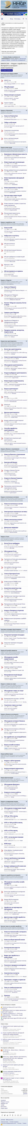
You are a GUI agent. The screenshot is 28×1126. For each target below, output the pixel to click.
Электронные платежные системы (15, 511)
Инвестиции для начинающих (14, 162)
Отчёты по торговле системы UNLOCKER (13, 546)
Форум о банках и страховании (10, 449)
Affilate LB (13, 695)
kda (22, 834)
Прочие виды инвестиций (13, 195)
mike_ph (24, 976)
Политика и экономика (8, 1075)
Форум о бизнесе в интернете (9, 714)
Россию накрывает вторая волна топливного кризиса (12, 1072)
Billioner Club (15, 615)
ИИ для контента (9, 243)
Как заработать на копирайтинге (15, 737)
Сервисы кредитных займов (13, 667)
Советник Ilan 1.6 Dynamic (10, 607)
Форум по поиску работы (12, 792)
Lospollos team (15, 914)
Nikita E (11, 679)
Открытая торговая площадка (14, 635)
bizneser (14, 99)
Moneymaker (12, 91)
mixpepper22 (15, 827)
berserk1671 (14, 992)
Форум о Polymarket (7, 110)
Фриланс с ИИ (8, 264)
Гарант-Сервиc (8, 103)
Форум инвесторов (6, 147)
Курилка (7, 995)
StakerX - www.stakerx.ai (9, 847)
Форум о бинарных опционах (14, 610)
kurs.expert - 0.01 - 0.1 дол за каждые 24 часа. (14, 433)
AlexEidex (14, 393)
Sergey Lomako (12, 600)
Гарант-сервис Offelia (9, 106)
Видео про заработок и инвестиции (11, 956)
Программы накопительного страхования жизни (13, 487)
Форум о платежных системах (10, 497)
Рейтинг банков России (9, 473)
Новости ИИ (8, 228)
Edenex (11, 409)
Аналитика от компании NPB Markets (13, 591)
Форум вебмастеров (7, 754)
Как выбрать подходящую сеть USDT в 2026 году (15, 352)
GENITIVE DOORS (13, 532)
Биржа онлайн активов (12, 745)
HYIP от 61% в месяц (11, 830)
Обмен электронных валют (13, 519)
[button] (2, 19)
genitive (16, 200)
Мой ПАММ (7, 585)
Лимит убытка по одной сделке (11, 562)
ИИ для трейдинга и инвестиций (14, 257)
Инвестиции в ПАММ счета (12, 581)
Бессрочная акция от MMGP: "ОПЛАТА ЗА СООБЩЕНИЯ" (14, 59)
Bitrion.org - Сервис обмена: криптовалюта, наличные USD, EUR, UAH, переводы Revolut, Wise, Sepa (15, 1058)
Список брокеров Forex (12, 574)
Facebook (3, 1100)
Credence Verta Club (8, 819)
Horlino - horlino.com (9, 834)
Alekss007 (24, 607)
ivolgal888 (13, 369)
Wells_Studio (12, 143)
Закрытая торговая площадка (13, 643)
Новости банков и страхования (14, 454)
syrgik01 (11, 888)
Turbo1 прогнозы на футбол (10, 708)
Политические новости (12, 947)
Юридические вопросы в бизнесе (14, 729)
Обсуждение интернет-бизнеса (14, 721)
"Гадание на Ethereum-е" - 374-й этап (12, 1013)
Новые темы (4, 1024)
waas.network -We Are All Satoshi (11, 903)
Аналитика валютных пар (12, 588)
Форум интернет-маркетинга (14, 768)
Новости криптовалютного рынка (15, 357)
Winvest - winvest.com (9, 826)
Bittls (10, 733)
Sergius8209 (12, 135)
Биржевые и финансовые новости (15, 154)
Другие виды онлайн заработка (14, 917)
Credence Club (23, 819)
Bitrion (12, 524)
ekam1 (10, 904)
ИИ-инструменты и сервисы (13, 271)
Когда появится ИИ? (9, 274)
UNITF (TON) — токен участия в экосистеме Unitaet (16, 416)
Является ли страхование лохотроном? (13, 491)
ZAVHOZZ (13, 870)
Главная (24, 1123)
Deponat (14, 725)
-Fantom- (13, 863)
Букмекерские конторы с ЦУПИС (14, 698)
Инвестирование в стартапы (13, 188)
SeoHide (11, 896)
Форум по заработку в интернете (10, 875)
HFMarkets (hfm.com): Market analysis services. (14, 577)
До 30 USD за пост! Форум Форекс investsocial (14, 623)
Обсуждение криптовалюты (13, 365)
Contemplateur (14, 276)
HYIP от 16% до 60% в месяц (13, 822)
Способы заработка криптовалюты (10, 429)
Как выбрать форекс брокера (11, 570)
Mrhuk (12, 797)
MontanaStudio (13, 401)
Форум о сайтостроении (12, 761)
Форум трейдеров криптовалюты (15, 373)
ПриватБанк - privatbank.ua (10, 481)
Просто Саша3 (22, 106)
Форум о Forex (5, 536)
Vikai (12, 435)
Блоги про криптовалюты (12, 349)
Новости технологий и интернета (15, 932)
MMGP (3, 1119)
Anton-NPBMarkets (15, 593)
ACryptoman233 (13, 210)
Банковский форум (10, 462)
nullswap (13, 354)
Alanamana (17, 749)
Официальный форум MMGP (9, 73)
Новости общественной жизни (14, 939)
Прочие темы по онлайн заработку (11, 926)
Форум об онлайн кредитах (9, 650)
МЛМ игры (7, 843)
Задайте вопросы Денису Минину (12, 208)
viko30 (24, 847)
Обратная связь (4, 1121)
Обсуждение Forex (10, 551)
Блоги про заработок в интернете (14, 891)
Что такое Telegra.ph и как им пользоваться (14, 298)
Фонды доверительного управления (15, 170)
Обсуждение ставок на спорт (13, 691)
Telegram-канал (5, 1102)
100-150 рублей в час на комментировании (14, 740)
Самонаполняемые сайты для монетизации (14, 895)
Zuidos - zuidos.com (8, 840)
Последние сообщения (7, 1048)
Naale (21, 840)
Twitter (2, 1105)
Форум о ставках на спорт (8, 684)
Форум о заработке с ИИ (8, 222)
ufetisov (13, 336)
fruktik (10, 174)
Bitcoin (6, 397)
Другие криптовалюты (11, 412)
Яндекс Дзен (4, 1108)
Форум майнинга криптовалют (14, 420)
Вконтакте (3, 1106)
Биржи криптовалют (11, 389)
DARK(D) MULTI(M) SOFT (14, 299)
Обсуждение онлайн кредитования (11, 658)
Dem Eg (24, 702)
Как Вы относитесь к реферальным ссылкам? (14, 90)
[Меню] (14, 10)
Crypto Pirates (15, 377)
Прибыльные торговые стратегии (14, 596)
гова (12, 663)
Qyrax (10, 765)
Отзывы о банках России (11, 470)
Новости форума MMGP (9, 83)
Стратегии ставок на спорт (13, 705)
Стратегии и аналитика (11, 130)
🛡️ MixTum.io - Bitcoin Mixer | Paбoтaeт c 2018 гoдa (15, 368)
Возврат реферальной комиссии (15, 866)
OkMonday (17, 483)
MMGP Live (7, 80)
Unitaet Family (14, 417)
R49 (13, 459)
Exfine (10, 232)
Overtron (11, 309)
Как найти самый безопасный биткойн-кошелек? (15, 400)
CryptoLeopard (14, 467)
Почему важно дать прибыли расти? (12, 554)
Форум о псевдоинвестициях (9, 801)
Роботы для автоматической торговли (13, 599)
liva (10, 671)
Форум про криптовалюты (8, 341)
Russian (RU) (10, 1119)
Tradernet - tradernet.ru (9, 183)
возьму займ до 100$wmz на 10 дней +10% (14, 670)
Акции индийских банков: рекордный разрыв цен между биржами (13, 1033)
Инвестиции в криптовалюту (14, 381)
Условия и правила (13, 1121)
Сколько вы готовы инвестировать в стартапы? (15, 191)
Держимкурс (15, 167)
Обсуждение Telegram (11, 295)
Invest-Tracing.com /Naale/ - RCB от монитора (14, 869)
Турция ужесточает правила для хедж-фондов (15, 157)
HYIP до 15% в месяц (11, 816)
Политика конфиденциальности (8, 1123)
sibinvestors (12, 240)
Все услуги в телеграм (11, 335)
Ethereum (7, 404)
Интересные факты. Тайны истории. (12, 991)
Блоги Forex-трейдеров (12, 543)
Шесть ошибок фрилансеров (11, 788)
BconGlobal (14, 516)
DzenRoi (14, 922)
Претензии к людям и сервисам (14, 980)
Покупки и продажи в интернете (15, 965)
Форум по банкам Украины (13, 478)
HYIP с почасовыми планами (13, 837)
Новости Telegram (10, 287)
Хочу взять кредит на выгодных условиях (14, 662)
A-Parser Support (15, 773)
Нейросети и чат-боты (11, 236)
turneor (11, 425)
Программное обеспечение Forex (14, 604)
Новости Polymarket (11, 116)
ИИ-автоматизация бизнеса (13, 250)
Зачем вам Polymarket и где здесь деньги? (14, 126)
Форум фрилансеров (7, 777)
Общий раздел (9, 87)
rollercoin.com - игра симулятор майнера (13, 861)
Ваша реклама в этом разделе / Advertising (14, 853)
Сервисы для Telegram (11, 312)
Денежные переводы (11, 527)
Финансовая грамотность (12, 213)
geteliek (25, 1093)
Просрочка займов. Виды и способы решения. (15, 678)
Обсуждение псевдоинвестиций (15, 808)
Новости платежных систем (13, 504)
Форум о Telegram (6, 280)
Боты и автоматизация (11, 138)
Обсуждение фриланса (11, 784)
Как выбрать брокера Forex (12, 567)
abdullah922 (14, 184)
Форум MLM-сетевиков (11, 899)
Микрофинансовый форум (13, 675)
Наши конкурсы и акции (12, 95)
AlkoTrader (11, 548)
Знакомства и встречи (11, 973)
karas (10, 218)
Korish (10, 625)
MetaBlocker (15, 362)
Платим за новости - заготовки (11, 98)
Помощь (19, 1123)
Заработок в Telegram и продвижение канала (11, 321)
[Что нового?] (23, 18)
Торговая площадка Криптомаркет (11, 629)
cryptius (13, 639)
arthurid (16, 556)
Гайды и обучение (10, 122)
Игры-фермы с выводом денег (13, 850)
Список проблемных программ (14, 858)
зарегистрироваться (8, 53)
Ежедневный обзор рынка (10, 119)
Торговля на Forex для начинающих (15, 559)
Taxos (10, 127)
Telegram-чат (4, 1103)
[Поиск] (26, 18)
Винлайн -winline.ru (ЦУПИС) (10, 702)
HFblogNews (14, 578)
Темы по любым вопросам (13, 987)
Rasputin (11, 327)
